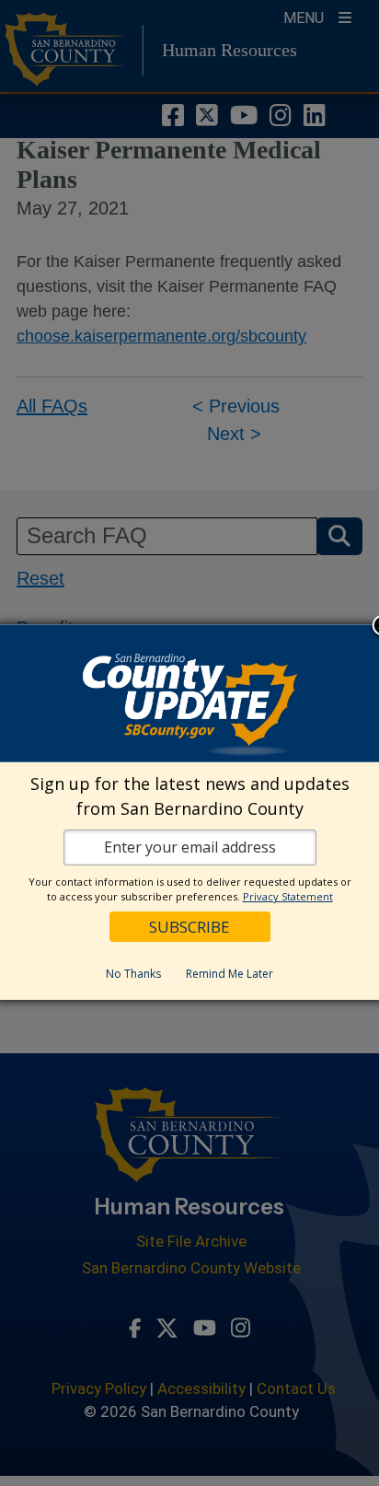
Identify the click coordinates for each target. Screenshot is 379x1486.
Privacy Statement (288, 896)
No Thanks (133, 973)
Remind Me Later (229, 973)
